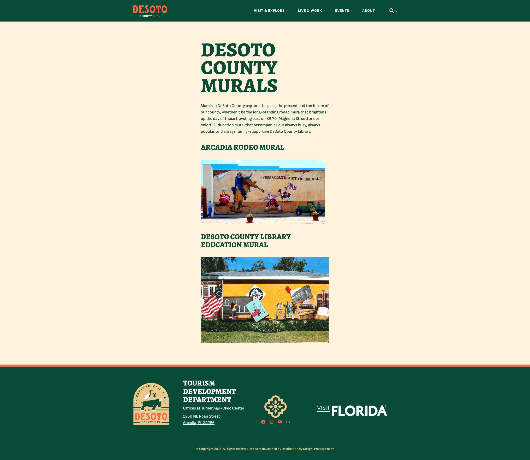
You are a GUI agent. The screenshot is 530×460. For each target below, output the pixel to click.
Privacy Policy (324, 449)
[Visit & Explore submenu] (287, 11)
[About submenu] (377, 11)
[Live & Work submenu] (324, 11)
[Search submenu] (396, 11)
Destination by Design (297, 449)
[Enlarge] (164, 387)
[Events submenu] (351, 11)
